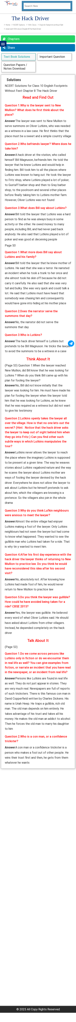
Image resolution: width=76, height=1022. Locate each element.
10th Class (32, 25)
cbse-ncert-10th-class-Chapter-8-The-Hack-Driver (23, 29)
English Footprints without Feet (51, 25)
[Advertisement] (38, 808)
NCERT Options (19, 25)
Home (8, 25)
